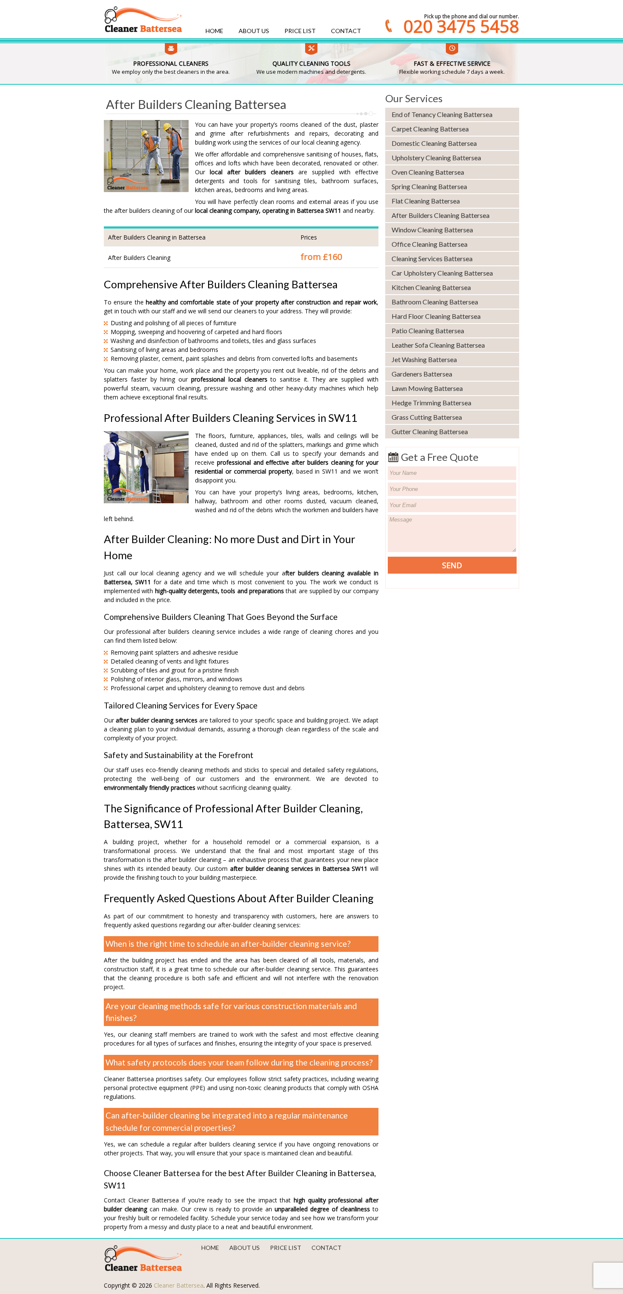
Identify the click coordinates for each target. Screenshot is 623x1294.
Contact (346, 30)
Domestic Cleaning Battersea (434, 143)
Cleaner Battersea (178, 1285)
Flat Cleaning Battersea (426, 201)
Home (214, 30)
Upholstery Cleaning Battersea (436, 157)
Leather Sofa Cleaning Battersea (438, 345)
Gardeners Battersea (422, 374)
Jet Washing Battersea (424, 359)
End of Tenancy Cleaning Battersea (442, 114)
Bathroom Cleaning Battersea (435, 302)
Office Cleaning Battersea (429, 244)
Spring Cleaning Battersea (429, 186)
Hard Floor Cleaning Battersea (436, 316)
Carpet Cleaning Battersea (430, 129)
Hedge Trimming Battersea (431, 403)
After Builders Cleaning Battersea (441, 215)
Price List (300, 30)
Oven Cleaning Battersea (428, 172)
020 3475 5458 (461, 26)
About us (254, 30)
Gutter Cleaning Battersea (430, 431)
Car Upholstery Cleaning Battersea (442, 273)
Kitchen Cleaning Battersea (431, 287)
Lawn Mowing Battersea (427, 388)
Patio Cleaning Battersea (428, 330)
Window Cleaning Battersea (432, 230)
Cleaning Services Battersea (432, 258)
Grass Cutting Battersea (427, 417)
